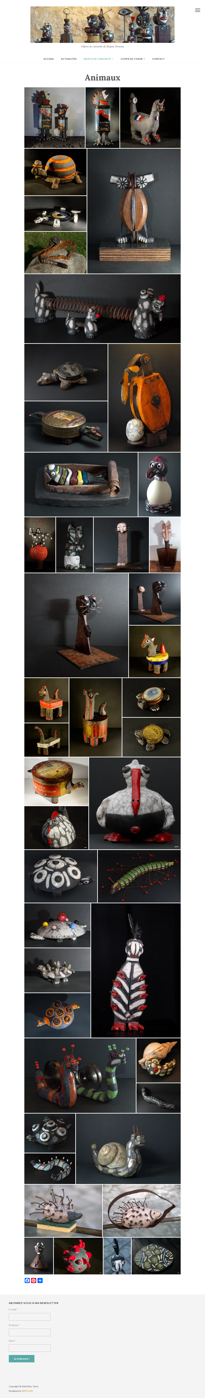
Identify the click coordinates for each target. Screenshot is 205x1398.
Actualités (69, 58)
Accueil (49, 58)
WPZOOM (27, 1390)
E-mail (13, 1309)
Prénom (14, 1325)
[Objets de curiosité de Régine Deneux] (102, 24)
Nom (12, 1340)
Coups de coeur (132, 58)
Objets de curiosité (97, 58)
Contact (158, 58)
